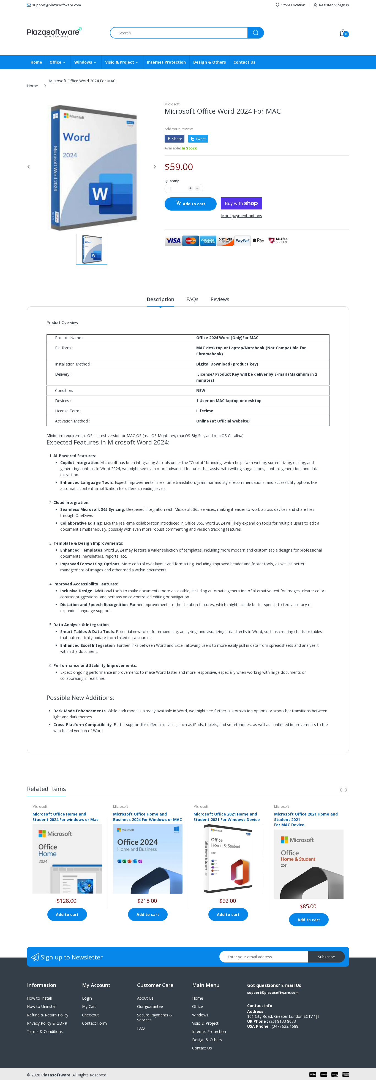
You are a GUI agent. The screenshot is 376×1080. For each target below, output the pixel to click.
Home (32, 85)
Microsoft (172, 104)
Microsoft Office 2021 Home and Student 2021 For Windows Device (227, 816)
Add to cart (194, 203)
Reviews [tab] (220, 299)
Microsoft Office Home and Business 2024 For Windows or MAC (147, 816)
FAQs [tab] (192, 299)
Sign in (343, 4)
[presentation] (341, 790)
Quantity (172, 180)
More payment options (241, 215)
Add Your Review (179, 128)
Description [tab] (160, 299)
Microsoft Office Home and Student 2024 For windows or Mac (65, 816)
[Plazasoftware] (64, 33)
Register (326, 4)
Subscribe (326, 956)
